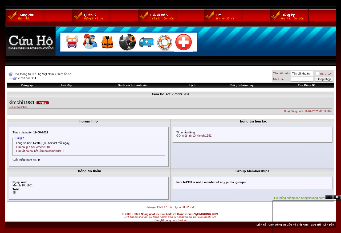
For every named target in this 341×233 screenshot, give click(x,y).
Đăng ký (27, 85)
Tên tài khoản (281, 73)
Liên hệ (261, 224)
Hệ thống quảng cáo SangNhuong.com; (299, 197)
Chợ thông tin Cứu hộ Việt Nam (34, 74)
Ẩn (329, 197)
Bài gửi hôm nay (242, 85)
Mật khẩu (279, 79)
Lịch (192, 85)
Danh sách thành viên (133, 85)
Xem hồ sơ (64, 74)
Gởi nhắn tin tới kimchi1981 (194, 135)
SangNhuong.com (166, 220)
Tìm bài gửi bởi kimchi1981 (33, 147)
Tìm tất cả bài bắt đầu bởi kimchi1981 (40, 151)
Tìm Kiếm (304, 85)
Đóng (337, 197)
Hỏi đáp (66, 85)
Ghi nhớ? (326, 74)
